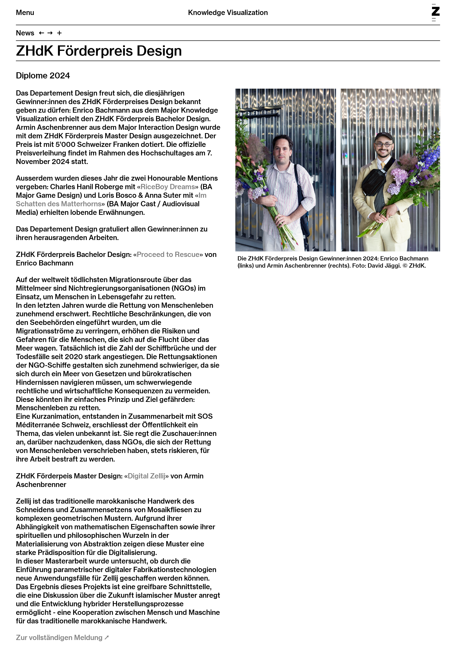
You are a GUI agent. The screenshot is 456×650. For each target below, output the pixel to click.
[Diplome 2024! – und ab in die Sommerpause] (50, 33)
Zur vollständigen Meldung (60, 637)
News (25, 33)
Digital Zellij (146, 476)
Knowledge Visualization (228, 12)
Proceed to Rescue (168, 254)
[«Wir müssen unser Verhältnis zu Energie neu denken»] (41, 33)
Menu (25, 12)
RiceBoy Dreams (168, 186)
